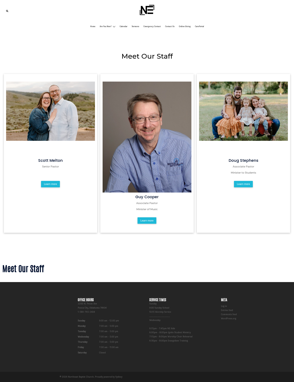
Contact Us (170, 26)
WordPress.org (228, 318)
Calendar (123, 26)
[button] (7, 11)
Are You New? (106, 26)
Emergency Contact (152, 26)
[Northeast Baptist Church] (147, 10)
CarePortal (199, 26)
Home (92, 26)
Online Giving (185, 26)
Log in (224, 306)
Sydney (118, 376)
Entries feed (227, 310)
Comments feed (229, 314)
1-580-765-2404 (86, 312)
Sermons (135, 26)
